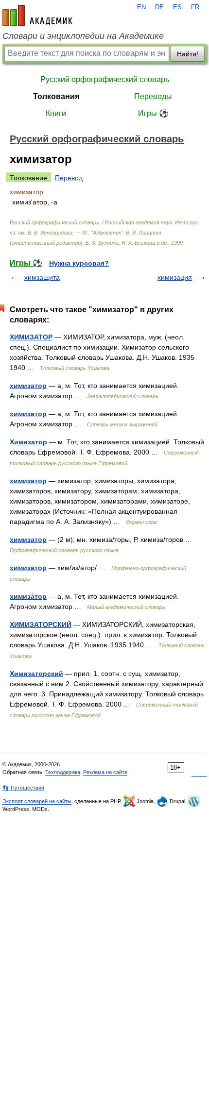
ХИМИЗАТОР (31, 337)
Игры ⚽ (153, 113)
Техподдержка (62, 772)
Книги (56, 113)
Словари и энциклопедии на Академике (83, 36)
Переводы (153, 96)
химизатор (28, 385)
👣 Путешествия (23, 788)
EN (141, 7)
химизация (174, 277)
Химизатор (28, 442)
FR (195, 7)
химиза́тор (28, 596)
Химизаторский (36, 673)
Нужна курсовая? (79, 263)
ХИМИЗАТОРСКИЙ (40, 624)
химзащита (42, 277)
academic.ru (37, 15)
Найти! (187, 54)
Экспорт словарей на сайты (36, 801)
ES (177, 7)
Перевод (69, 178)
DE (159, 7)
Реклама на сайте (105, 772)
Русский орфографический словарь (104, 79)
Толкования (56, 96)
